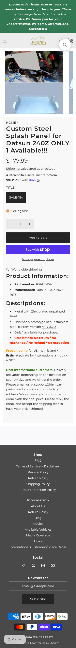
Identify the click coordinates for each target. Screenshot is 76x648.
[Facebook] (23, 565)
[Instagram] (43, 565)
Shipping (13, 168)
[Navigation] (5, 41)
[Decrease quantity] (10, 224)
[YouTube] (52, 565)
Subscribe (38, 599)
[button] (65, 45)
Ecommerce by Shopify (44, 642)
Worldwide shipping (26, 269)
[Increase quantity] (29, 224)
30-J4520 (49, 327)
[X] (33, 565)
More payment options (38, 259)
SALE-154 (16, 197)
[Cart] (70, 40)
